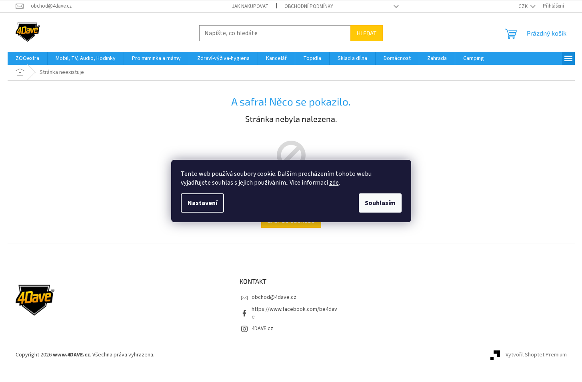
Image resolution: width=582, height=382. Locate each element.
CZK (523, 6)
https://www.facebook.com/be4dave (294, 313)
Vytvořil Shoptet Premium (536, 355)
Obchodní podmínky (308, 6)
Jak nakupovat (250, 6)
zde (334, 182)
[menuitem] (27, 58)
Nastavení (202, 203)
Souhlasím (380, 203)
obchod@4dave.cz (274, 297)
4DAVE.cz (262, 328)
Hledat (366, 33)
